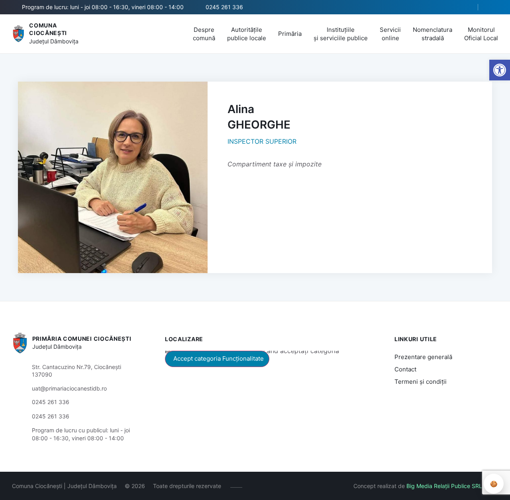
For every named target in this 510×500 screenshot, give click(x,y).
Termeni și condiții (420, 381)
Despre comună (204, 34)
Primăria (290, 33)
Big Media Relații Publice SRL (444, 485)
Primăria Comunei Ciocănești (81, 338)
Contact (405, 369)
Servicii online (390, 34)
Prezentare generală (423, 357)
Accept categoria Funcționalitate (218, 358)
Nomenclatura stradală (432, 34)
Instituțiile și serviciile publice (341, 34)
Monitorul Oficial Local (481, 34)
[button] (465, 7)
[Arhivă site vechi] (493, 7)
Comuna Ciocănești (48, 29)
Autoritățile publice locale (246, 34)
